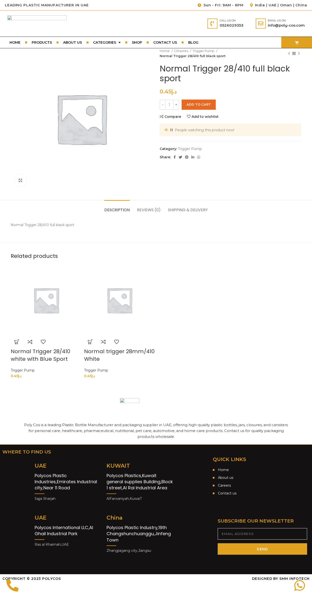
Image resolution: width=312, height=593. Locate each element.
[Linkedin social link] (193, 157)
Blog (193, 42)
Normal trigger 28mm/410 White (119, 355)
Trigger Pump (204, 51)
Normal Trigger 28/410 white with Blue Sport (40, 355)
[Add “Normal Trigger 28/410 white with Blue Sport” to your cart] (17, 342)
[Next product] (298, 53)
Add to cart (198, 104)
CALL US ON (228, 20)
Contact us (165, 42)
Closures (181, 51)
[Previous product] (289, 53)
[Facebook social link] (174, 157)
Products (42, 42)
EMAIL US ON (277, 20)
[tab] (117, 207)
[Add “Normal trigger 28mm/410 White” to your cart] (90, 342)
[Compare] (30, 342)
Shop (137, 42)
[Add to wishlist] (43, 342)
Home (15, 42)
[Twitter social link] (180, 157)
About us (72, 42)
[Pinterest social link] (187, 157)
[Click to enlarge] (20, 180)
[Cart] (297, 43)
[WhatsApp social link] (199, 157)
